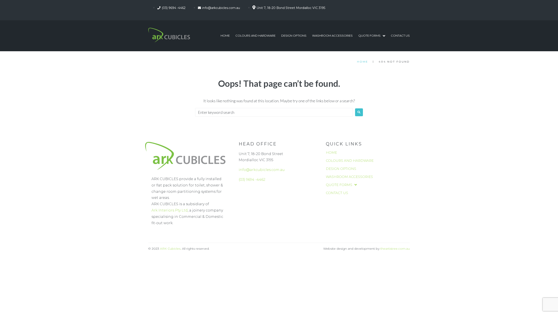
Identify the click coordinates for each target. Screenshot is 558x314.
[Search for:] (274, 112)
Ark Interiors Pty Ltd (169, 210)
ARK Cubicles (170, 249)
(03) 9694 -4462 (252, 179)
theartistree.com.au (395, 249)
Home (362, 61)
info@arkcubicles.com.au (262, 170)
